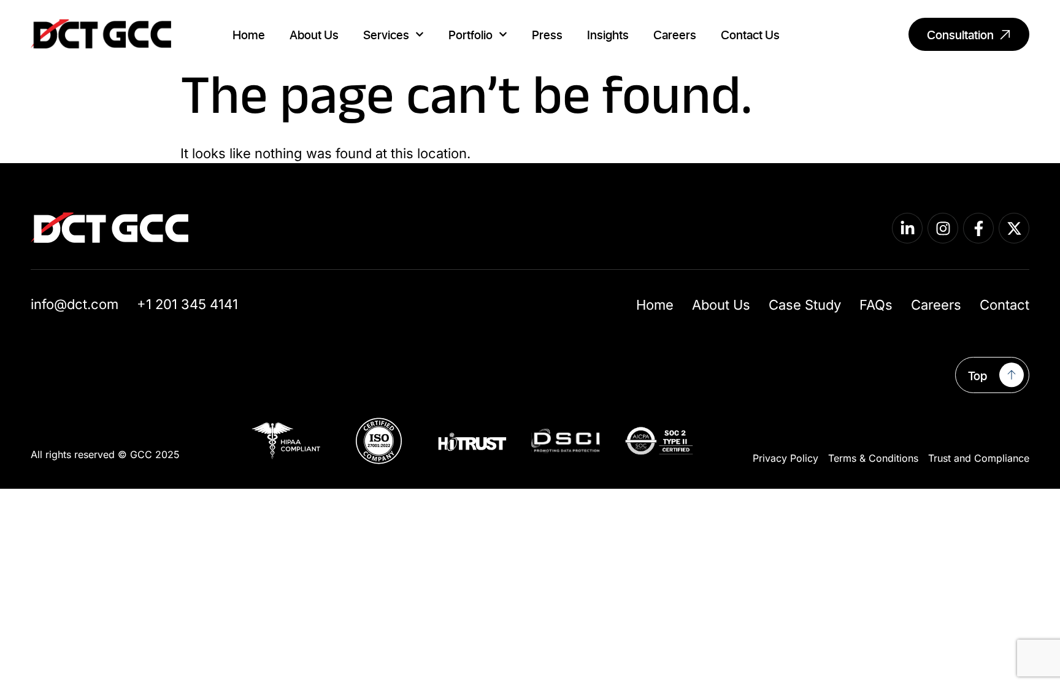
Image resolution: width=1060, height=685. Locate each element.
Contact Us (750, 34)
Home (248, 34)
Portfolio (470, 34)
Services (386, 34)
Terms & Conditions (873, 458)
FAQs (876, 305)
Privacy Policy (785, 458)
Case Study (805, 305)
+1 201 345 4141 (187, 304)
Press (547, 34)
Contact (1004, 305)
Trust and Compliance (978, 458)
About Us (314, 34)
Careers (674, 34)
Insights (608, 34)
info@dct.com (74, 304)
